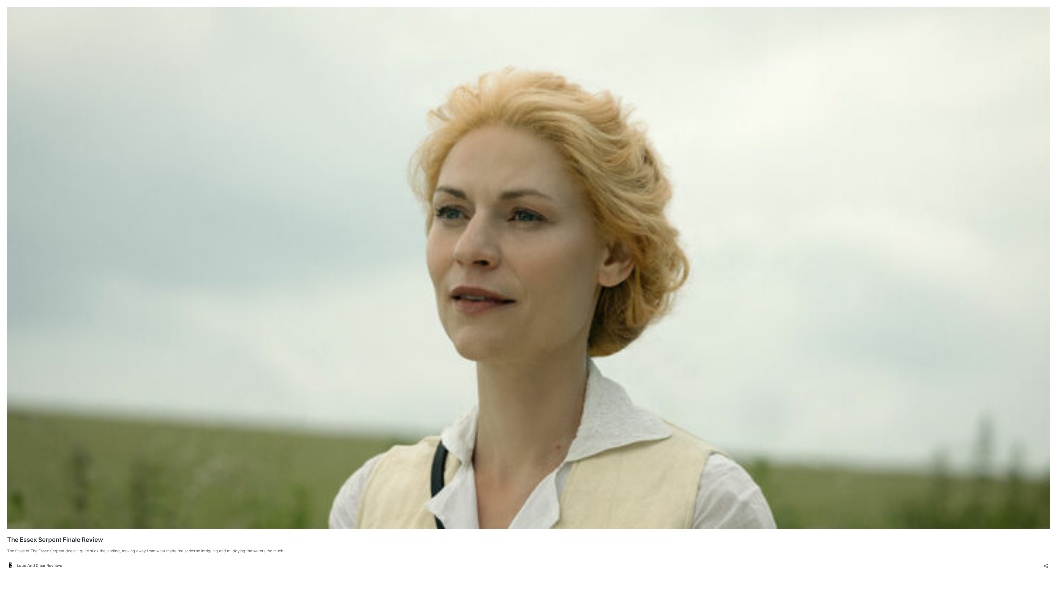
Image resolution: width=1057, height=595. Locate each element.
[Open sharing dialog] (1046, 564)
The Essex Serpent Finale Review (55, 539)
